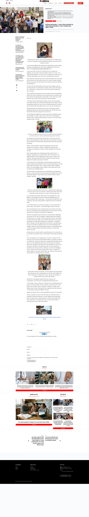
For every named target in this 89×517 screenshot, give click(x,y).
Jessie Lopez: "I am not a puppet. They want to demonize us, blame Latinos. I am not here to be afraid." (60, 15)
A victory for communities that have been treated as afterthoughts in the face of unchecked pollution (60, 11)
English (7, 0)
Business (60, 3)
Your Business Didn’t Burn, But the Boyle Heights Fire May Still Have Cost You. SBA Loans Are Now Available (58, 409)
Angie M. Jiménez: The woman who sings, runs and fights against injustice (59, 12)
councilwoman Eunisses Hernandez (40, 68)
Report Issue (29, 38)
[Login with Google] (46, 334)
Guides (31, 466)
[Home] (7, 3)
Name (28, 349)
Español (11, 0)
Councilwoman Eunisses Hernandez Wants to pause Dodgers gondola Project (20, 77)
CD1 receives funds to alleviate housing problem (20, 68)
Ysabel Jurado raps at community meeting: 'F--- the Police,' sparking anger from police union (60, 18)
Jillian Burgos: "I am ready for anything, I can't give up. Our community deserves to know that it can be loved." (60, 16)
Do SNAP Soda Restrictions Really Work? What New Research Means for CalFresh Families (44, 386)
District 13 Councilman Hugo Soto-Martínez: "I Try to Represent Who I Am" (59, 13)
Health (56, 3)
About (17, 466)
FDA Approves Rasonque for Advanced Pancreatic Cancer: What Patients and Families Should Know (25, 387)
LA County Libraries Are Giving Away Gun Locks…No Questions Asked (52, 438)
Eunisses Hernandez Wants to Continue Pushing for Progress (20, 38)
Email (28, 352)
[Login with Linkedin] (44, 334)
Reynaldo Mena (52, 31)
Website (28, 355)
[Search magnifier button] (73, 3)
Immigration (50, 3)
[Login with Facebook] (42, 334)
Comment (29, 347)
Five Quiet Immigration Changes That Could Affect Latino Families (33, 422)
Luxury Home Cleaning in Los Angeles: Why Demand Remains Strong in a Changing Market (58, 422)
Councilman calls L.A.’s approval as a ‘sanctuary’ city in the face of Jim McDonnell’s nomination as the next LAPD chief (20, 59)
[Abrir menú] (9, 3)
